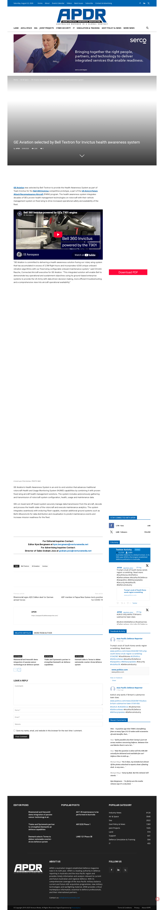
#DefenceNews (116, 659)
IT (74, 28)
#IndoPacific (115, 664)
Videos (69, 3)
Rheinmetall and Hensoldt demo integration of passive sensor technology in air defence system (26, 662)
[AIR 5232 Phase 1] (67, 827)
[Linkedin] (144, 3)
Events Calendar (58, 3)
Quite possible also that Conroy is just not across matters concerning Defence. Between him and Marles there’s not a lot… (129, 738)
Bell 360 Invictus (41, 191)
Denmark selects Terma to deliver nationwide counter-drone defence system (88, 662)
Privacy (136, 908)
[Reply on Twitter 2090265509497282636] (118, 603)
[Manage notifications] (157, 899)
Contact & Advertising (103, 3)
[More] (34, 581)
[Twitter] (148, 3)
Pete (112, 725)
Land (16, 28)
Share (114, 680)
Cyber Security (63, 28)
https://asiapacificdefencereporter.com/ (44, 615)
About (47, 3)
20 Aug (139, 567)
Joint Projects (47, 28)
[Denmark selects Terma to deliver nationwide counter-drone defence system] (89, 647)
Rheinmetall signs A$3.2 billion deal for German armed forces (33, 598)
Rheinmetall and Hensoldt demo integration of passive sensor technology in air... (40, 814)
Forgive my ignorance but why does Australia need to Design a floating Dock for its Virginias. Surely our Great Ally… (129, 788)
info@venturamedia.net (69, 897)
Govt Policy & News (111, 28)
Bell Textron (25, 566)
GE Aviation (19, 187)
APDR (18, 148)
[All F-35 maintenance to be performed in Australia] (67, 815)
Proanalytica (76, 908)
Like (148, 526)
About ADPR (146, 908)
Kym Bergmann (116, 777)
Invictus (45, 566)
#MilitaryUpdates (128, 661)
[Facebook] (140, 3)
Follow (147, 532)
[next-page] (19, 669)
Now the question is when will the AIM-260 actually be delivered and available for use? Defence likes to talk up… (128, 749)
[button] (147, 28)
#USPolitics (135, 656)
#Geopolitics (115, 661)
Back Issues (78, 3)
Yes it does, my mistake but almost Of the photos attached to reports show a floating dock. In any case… (129, 760)
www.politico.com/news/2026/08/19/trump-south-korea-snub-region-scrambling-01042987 (128, 654)
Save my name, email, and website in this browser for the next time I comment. (49, 730)
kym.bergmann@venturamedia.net (70, 544)
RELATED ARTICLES (23, 633)
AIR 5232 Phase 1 (83, 824)
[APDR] (82, 16)
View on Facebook (116, 678)
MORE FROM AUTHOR (43, 633)
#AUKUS (113, 707)
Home (40, 3)
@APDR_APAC (128, 568)
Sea (35, 28)
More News (129, 28)
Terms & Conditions (125, 908)
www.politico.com (120, 669)
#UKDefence (123, 707)
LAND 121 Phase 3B (84, 837)
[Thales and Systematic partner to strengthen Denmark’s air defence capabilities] (58, 647)
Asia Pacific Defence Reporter (129, 638)
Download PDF (128, 272)
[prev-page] (15, 669)
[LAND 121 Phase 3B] (67, 839)
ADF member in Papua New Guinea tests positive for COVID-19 (82, 598)
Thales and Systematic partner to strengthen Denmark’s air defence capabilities (57, 662)
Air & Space (26, 28)
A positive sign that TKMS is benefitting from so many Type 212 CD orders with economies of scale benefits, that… (129, 727)
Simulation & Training (88, 28)
